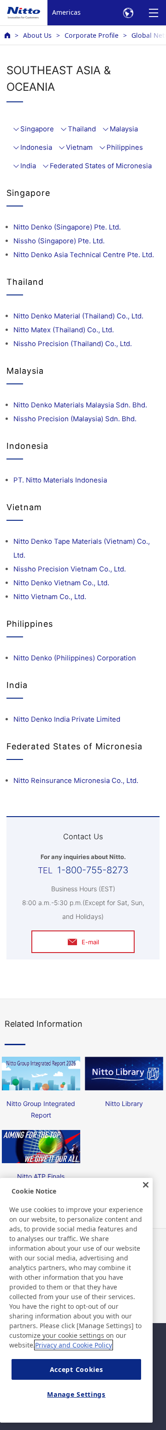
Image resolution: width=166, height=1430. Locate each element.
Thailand (82, 128)
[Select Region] (128, 12)
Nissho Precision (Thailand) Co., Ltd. (72, 343)
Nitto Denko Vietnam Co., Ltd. (61, 582)
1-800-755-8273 (93, 870)
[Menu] (153, 12)
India (28, 165)
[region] (76, 1300)
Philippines (125, 147)
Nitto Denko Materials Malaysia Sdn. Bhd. (80, 404)
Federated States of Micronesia (101, 165)
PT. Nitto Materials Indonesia (60, 480)
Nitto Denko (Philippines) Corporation (74, 657)
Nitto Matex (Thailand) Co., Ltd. (63, 329)
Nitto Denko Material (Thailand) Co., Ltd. (78, 316)
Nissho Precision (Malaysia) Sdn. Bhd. (74, 418)
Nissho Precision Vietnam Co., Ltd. (69, 569)
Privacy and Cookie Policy (73, 1345)
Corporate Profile (92, 35)
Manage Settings (76, 1394)
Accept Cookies (76, 1369)
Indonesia (36, 147)
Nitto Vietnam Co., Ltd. (49, 596)
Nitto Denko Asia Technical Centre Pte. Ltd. (83, 254)
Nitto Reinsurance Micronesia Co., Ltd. (75, 780)
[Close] (146, 1185)
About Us (37, 35)
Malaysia (124, 128)
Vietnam (79, 147)
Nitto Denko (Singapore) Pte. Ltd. (67, 227)
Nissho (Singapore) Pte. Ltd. (59, 240)
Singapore (37, 128)
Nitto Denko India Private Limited (66, 719)
